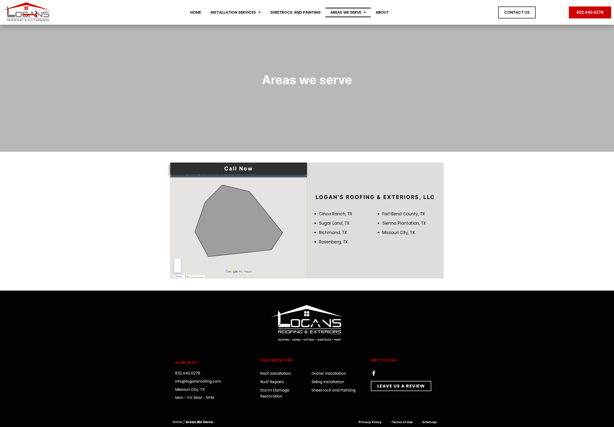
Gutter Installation (329, 373)
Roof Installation (275, 373)
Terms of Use (402, 422)
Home (195, 12)
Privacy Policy (370, 422)
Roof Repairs (272, 382)
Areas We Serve (345, 12)
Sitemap (429, 422)
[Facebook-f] (373, 373)
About (382, 12)
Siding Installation (328, 382)
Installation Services (233, 12)
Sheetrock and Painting (295, 12)
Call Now (238, 168)
